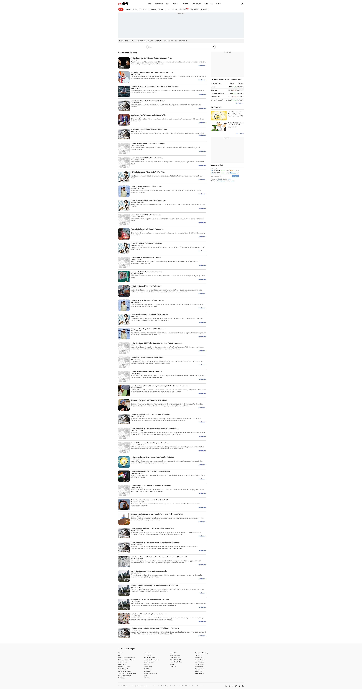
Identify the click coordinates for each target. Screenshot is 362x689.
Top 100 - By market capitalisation (127, 673)
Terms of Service (153, 686)
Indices (128, 9)
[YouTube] (239, 686)
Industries (183, 41)
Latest (133, 41)
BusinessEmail (196, 4)
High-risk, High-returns (149, 657)
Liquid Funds (147, 671)
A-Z (119, 655)
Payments (158, 4)
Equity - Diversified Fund (176, 662)
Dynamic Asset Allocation (150, 673)
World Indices (198, 671)
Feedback (163, 686)
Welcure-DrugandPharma (219, 100)
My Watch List (198, 657)
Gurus (206, 4)
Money (185, 4)
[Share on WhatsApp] (226, 686)
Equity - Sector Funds (175, 657)
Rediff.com (186, 686)
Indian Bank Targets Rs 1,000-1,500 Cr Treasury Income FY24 (236, 114)
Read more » (202, 65)
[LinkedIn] (243, 686)
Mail (167, 4)
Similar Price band (123, 669)
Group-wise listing (122, 662)
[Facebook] (233, 686)
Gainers (161, 9)
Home (149, 4)
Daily (124, 657)
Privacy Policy (141, 686)
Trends (175, 9)
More (218, 4)
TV (211, 4)
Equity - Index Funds (175, 655)
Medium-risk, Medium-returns (151, 659)
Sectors (135, 9)
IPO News (127, 666)
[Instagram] (236, 686)
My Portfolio (194, 9)
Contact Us (173, 686)
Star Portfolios (184, 9)
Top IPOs (123, 664)
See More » (240, 134)
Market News (123, 41)
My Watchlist (204, 9)
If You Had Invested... (200, 659)
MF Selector (147, 678)
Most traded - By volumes (124, 671)
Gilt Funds (146, 664)
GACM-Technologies (217, 93)
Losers (168, 9)
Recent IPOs (121, 666)
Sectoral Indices (199, 669)
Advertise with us (199, 673)
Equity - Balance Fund (175, 659)
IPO (176, 41)
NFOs (145, 675)
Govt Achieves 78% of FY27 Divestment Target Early (235, 125)
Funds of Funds (148, 666)
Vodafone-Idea (215, 97)
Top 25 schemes (148, 655)
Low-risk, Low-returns (149, 662)
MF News (172, 664)
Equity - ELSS (173, 653)
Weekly (128, 657)
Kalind (213, 87)
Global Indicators (199, 662)
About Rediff (121, 686)
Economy (158, 41)
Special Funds (147, 669)
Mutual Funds (143, 9)
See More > (240, 103)
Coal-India (214, 90)
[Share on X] (229, 686)
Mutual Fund (168, 41)
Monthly (133, 657)
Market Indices (199, 666)
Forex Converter (199, 664)
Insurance (153, 9)
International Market (145, 41)
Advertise (131, 686)
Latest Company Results (124, 675)
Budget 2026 (173, 666)
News (174, 4)
